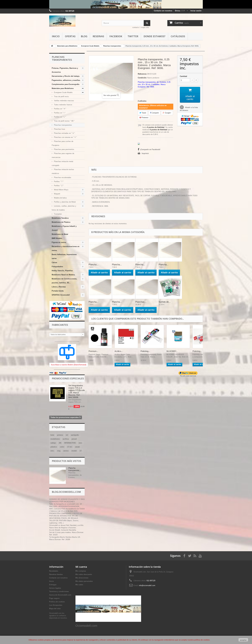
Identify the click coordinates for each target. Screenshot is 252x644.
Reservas (98, 36)
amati (77, 447)
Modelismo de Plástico (61, 222)
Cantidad (183, 76)
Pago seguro (54, 598)
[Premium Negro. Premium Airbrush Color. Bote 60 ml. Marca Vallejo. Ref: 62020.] (100, 336)
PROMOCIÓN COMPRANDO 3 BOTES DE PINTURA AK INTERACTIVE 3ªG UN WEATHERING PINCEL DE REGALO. (65, 515)
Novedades (53, 571)
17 (81, 451)
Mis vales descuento (83, 574)
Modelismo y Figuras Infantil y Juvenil (64, 228)
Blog (84, 36)
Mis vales (79, 585)
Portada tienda (58, 291)
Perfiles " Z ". (58, 186)
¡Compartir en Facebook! (150, 149)
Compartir (155, 113)
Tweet (143, 113)
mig (58, 451)
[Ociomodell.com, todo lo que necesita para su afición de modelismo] (126, 4)
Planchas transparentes (62, 125)
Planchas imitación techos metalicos (63, 171)
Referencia (142, 74)
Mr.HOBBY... (172, 351)
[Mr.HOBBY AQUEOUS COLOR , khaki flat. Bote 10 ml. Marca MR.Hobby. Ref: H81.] (178, 336)
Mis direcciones (81, 578)
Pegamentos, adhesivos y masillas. (66, 80)
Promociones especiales (68, 378)
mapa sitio (145, 27)
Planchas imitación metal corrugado (62, 163)
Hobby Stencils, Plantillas (62, 271)
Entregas (52, 585)
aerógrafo (75, 435)
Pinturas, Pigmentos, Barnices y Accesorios (65, 70)
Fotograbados (57, 267)
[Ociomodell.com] (73, 21)
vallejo (53, 443)
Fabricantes (60, 324)
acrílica (66, 439)
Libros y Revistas (59, 287)
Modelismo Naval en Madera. (63, 275)
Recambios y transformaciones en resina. (65, 248)
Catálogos (178, 36)
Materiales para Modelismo (63, 88)
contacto (135, 27)
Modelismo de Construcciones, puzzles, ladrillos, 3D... (64, 281)
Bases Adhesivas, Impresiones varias (64, 256)
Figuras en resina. (59, 242)
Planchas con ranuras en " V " (65, 137)
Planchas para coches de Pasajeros (62, 143)
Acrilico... (118, 351)
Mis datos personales (84, 581)
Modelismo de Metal (60, 234)
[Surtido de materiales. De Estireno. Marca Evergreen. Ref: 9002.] (170, 287)
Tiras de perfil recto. (61, 97)
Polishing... (145, 351)
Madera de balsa (60, 198)
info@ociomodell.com (147, 585)
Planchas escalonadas (62, 177)
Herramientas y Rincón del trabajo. (66, 76)
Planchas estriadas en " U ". (64, 133)
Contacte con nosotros (163, 11)
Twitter (133, 36)
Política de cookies (57, 602)
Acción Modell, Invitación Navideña (62, 530)
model (74, 451)
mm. (52, 451)
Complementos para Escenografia (65, 84)
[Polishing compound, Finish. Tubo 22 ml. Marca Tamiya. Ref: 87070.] (152, 336)
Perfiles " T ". (58, 182)
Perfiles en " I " (59, 113)
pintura (60, 435)
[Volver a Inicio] (51, 46)
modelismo (55, 439)
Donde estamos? (154, 36)
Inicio (56, 36)
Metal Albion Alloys (60, 190)
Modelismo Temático (60, 218)
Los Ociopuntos (55, 605)
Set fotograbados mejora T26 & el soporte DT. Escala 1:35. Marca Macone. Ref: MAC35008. (76, 391)
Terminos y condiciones (59, 591)
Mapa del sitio (55, 609)
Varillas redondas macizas (63, 101)
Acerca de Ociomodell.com (60, 595)
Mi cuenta (81, 566)
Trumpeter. (57, 214)
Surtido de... (165, 302)
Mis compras (80, 571)
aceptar (243, 640)
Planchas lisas (59, 129)
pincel (74, 439)
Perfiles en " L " (59, 117)
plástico (54, 447)
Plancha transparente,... (74, 469)
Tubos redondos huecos (62, 105)
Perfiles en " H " (59, 109)
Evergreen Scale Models (63, 92)
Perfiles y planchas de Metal (64, 202)
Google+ (167, 113)
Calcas (54, 262)
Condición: (142, 78)
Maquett (56, 194)
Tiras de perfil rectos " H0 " (64, 121)
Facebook (115, 36)
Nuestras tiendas (56, 574)
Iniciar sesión (195, 11)
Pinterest (144, 118)
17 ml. (69, 447)
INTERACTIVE (70, 443)
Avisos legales (55, 588)
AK (60, 443)
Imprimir (145, 153)
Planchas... (140, 302)
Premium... (93, 351)
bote (52, 435)
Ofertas (70, 36)
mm (80, 443)
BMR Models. (57, 238)
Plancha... (93, 264)
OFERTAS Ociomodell (61, 295)
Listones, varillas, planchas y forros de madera (64, 208)
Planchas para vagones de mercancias (63, 155)
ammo (66, 451)
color (62, 447)
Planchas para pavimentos (63, 149)
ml (67, 435)
